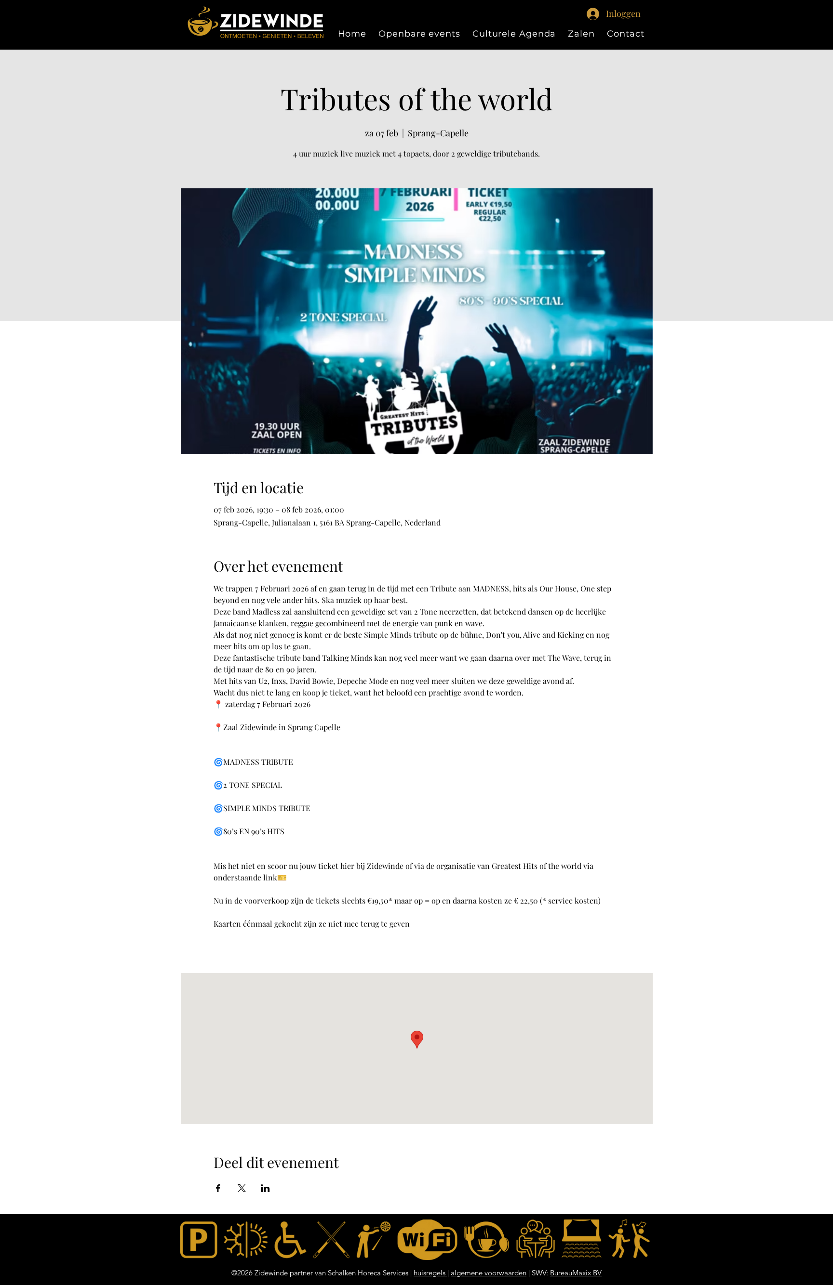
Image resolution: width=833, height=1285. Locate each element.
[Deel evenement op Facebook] (218, 1188)
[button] (582, 33)
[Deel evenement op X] (241, 1188)
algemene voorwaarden (488, 1272)
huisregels (430, 1272)
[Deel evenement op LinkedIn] (265, 1188)
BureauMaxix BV (576, 1272)
